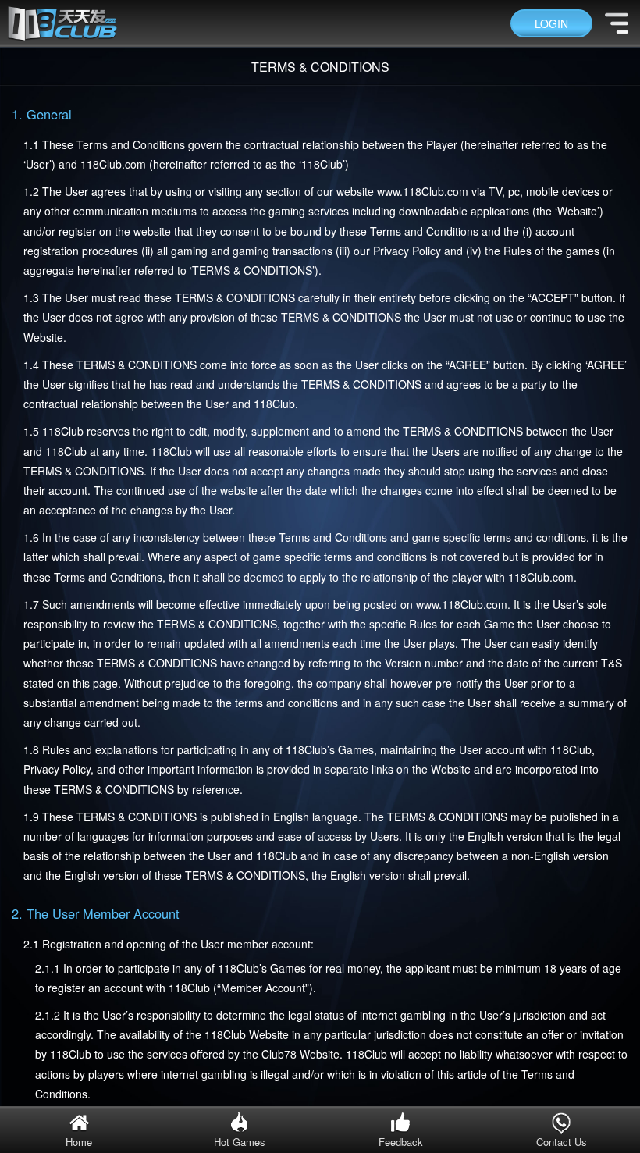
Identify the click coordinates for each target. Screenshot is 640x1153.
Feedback (401, 1141)
